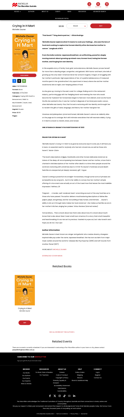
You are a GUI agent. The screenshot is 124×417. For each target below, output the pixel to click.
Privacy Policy (74, 414)
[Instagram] (59, 396)
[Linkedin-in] (74, 396)
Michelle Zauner (19, 29)
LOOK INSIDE (24, 75)
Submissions (62, 388)
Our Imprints (26, 381)
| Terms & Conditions (61, 414)
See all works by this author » (62, 332)
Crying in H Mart (25, 308)
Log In (98, 372)
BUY (25, 322)
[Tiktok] (64, 396)
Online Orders (79, 372)
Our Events (26, 378)
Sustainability (62, 391)
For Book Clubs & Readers (44, 372)
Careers (62, 372)
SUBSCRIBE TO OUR (32, 357)
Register (97, 375)
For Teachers (44, 375)
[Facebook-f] (49, 396)
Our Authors (26, 375)
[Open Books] (20, 12)
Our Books (26, 373)
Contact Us (98, 378)
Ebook (75, 26)
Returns (79, 378)
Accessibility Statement (62, 386)
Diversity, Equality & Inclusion (59, 381)
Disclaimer (84, 414)
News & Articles (26, 384)
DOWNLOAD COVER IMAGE (52, 256)
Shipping (80, 375)
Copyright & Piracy (62, 378)
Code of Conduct (62, 375)
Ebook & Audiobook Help (80, 380)
